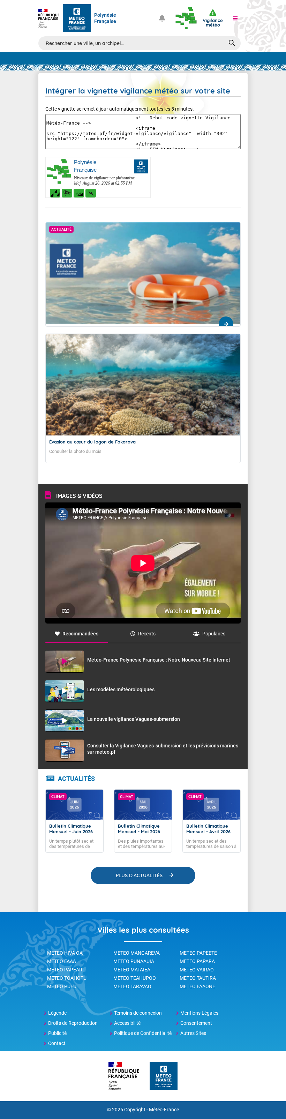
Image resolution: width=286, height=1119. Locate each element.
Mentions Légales (199, 1012)
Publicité (57, 1033)
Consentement (196, 1023)
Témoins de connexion (138, 1012)
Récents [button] (147, 633)
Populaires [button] (213, 633)
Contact (57, 1043)
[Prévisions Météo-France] (77, 18)
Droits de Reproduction (73, 1023)
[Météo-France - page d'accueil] (164, 1076)
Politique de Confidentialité (143, 1033)
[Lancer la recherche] (232, 42)
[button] (235, 18)
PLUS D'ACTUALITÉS (139, 875)
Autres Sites (193, 1033)
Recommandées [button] (80, 633)
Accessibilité (127, 1023)
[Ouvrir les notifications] (162, 18)
